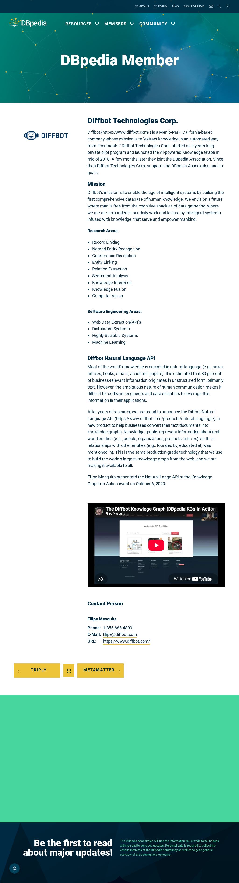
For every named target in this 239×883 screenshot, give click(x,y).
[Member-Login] (226, 6)
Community (153, 23)
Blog (175, 6)
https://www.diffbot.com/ (126, 641)
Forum (162, 6)
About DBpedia (193, 6)
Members (115, 23)
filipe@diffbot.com (120, 634)
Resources (78, 23)
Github (144, 6)
